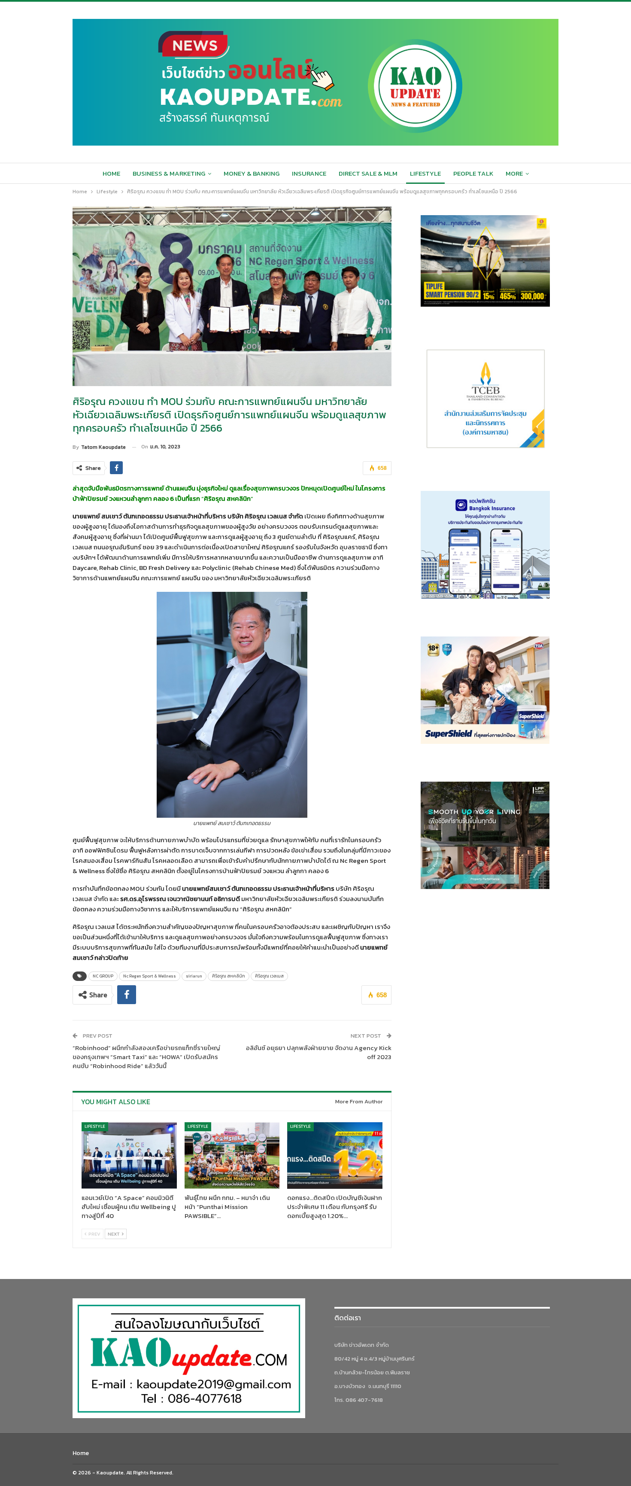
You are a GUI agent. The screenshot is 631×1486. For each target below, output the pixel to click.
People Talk (473, 173)
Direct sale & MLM (368, 173)
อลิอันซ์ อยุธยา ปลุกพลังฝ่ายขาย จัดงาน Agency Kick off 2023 (318, 1052)
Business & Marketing (169, 173)
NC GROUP (103, 976)
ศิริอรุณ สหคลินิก (228, 976)
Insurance (309, 173)
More (514, 173)
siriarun (194, 976)
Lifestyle (425, 173)
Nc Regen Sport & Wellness (149, 976)
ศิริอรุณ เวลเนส (269, 976)
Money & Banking (251, 173)
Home (111, 173)
